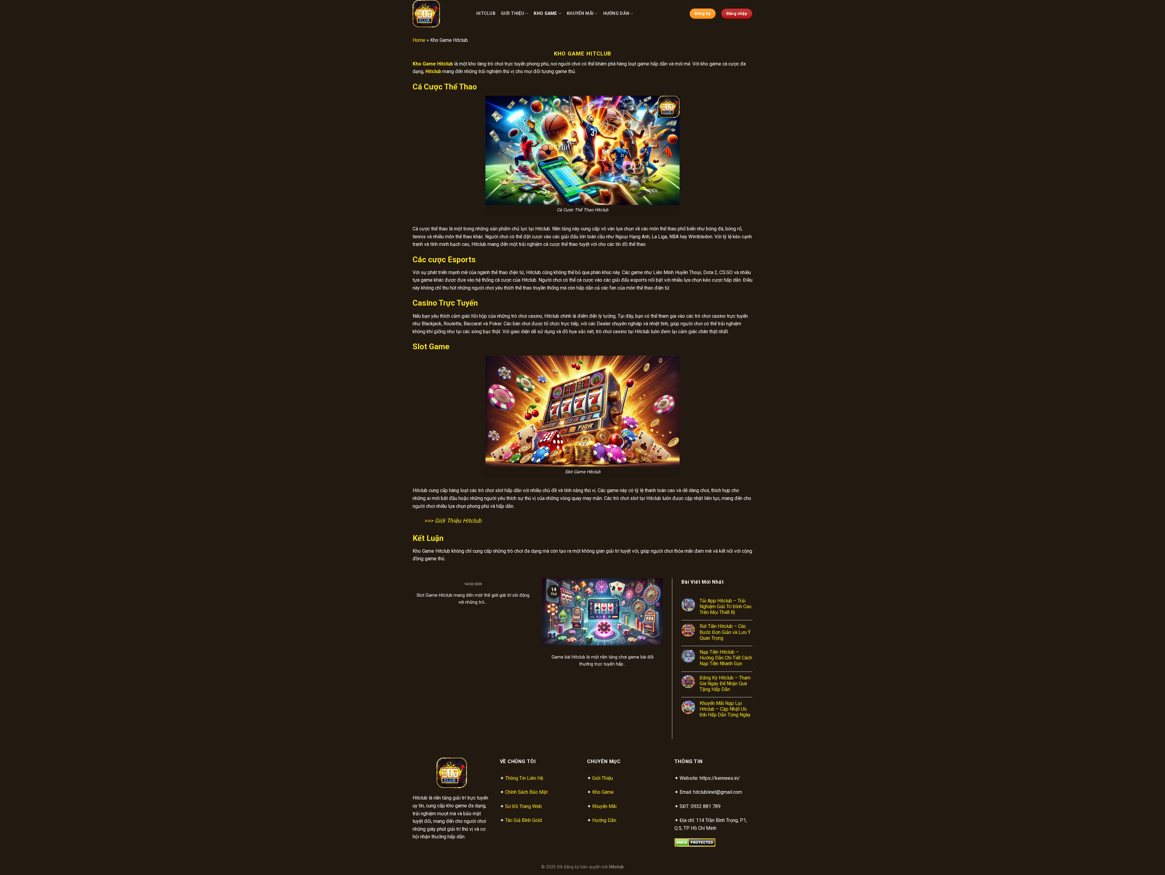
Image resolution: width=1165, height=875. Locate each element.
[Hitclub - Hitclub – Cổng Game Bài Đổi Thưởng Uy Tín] (440, 13)
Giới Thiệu (512, 13)
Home (419, 40)
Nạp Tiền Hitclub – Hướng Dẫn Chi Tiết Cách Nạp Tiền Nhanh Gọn (726, 657)
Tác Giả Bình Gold (523, 820)
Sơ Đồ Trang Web (523, 806)
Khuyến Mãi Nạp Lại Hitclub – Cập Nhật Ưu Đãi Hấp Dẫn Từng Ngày (725, 709)
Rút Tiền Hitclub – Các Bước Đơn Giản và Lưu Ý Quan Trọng (725, 632)
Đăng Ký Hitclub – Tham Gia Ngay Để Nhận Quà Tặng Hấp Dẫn (725, 683)
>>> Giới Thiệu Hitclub (452, 520)
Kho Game (545, 13)
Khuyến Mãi (580, 13)
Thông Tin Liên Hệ (524, 778)
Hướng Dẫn (616, 13)
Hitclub (485, 13)
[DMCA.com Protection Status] (694, 842)
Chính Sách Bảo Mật (526, 792)
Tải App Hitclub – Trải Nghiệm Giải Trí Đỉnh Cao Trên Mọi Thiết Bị (725, 606)
